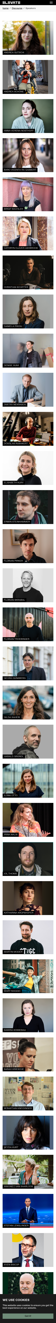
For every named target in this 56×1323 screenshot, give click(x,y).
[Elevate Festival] (11, 2)
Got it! (28, 1316)
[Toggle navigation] (51, 2)
